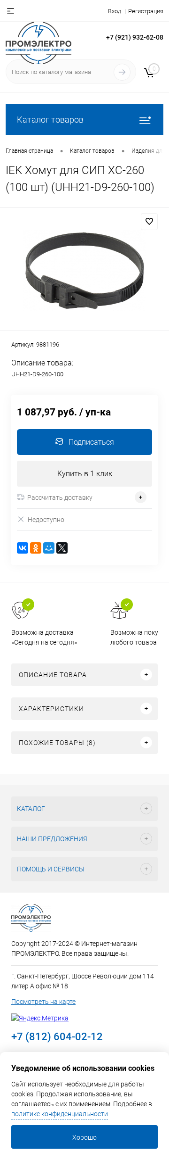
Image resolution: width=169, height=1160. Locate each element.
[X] (62, 548)
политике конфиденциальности (59, 1114)
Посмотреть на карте (43, 1001)
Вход (114, 11)
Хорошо (84, 1137)
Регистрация (145, 11)
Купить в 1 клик (84, 473)
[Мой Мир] (48, 548)
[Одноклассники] (35, 548)
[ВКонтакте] (22, 548)
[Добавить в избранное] (149, 221)
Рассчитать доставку (59, 497)
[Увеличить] (84, 270)
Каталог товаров (50, 119)
